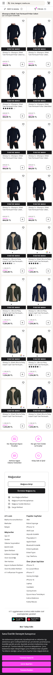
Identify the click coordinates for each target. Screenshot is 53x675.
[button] (11, 46)
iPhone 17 (30, 573)
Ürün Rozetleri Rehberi (13, 569)
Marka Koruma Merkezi (14, 520)
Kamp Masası (31, 602)
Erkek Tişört (30, 553)
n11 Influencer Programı (14, 573)
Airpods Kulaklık (32, 534)
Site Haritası (9, 562)
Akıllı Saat (30, 531)
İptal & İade (9, 547)
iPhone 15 (30, 565)
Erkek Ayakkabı (32, 549)
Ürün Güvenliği (10, 558)
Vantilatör (30, 587)
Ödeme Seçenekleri (12, 543)
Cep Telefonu (31, 556)
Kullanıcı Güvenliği (11, 554)
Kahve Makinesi (32, 598)
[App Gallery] (33, 619)
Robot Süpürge (32, 523)
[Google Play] (19, 619)
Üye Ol (7, 536)
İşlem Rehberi (10, 551)
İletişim (7, 527)
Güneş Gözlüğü (32, 576)
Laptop (29, 584)
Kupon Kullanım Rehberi (14, 565)
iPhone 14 (30, 527)
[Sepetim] (48, 3)
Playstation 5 (31, 538)
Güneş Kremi (31, 591)
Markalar (8, 523)
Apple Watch (31, 542)
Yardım (7, 540)
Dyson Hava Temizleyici (35, 594)
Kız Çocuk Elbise (32, 569)
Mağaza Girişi (26, 484)
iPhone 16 (30, 580)
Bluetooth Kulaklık (33, 545)
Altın (28, 520)
